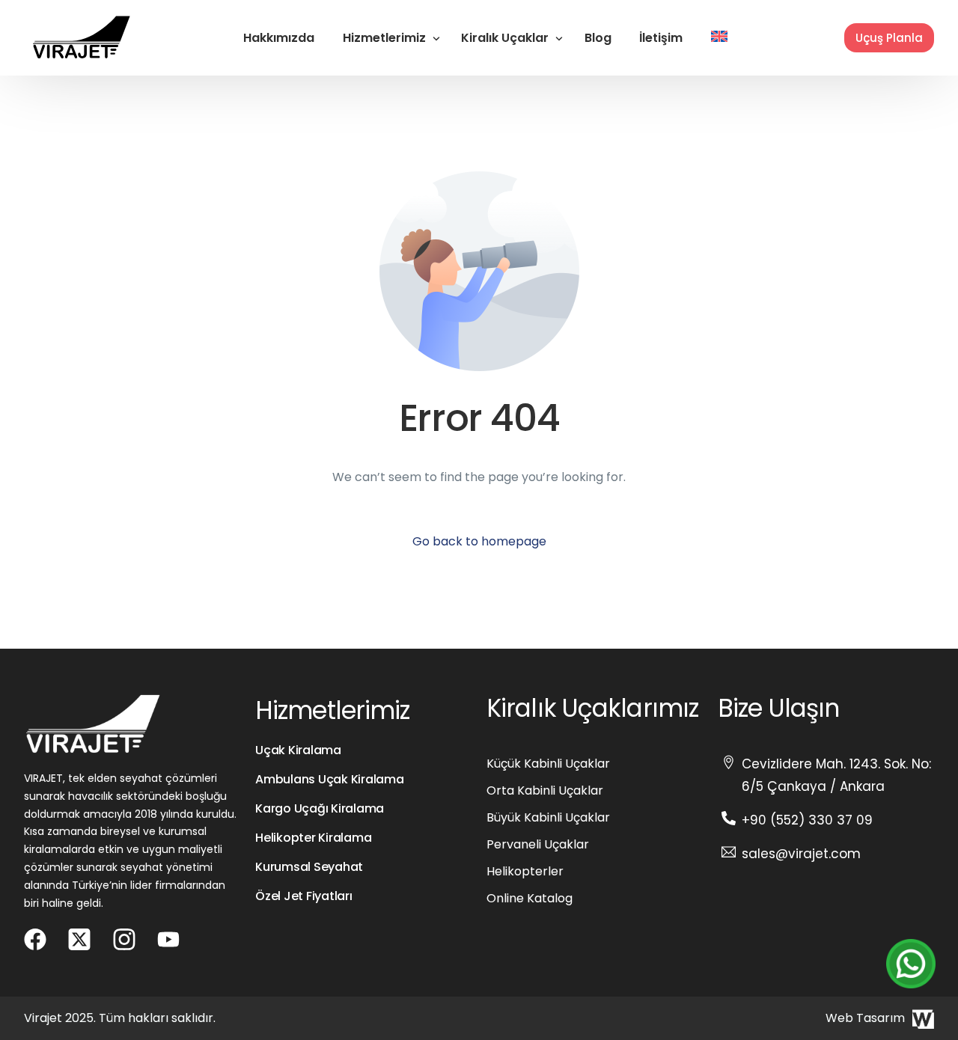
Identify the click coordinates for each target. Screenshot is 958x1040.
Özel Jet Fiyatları (304, 896)
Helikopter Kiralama (313, 837)
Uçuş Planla (889, 38)
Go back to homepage (479, 541)
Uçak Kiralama (298, 750)
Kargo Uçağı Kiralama (319, 808)
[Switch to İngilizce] (719, 38)
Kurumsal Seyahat (309, 866)
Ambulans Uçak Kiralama (329, 779)
